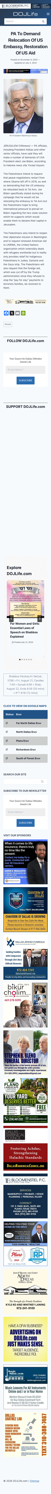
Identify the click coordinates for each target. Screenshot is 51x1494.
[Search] (42, 781)
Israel (8, 324)
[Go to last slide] (11, 618)
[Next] (39, 618)
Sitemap (34, 1480)
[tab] (20, 659)
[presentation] (25, 599)
